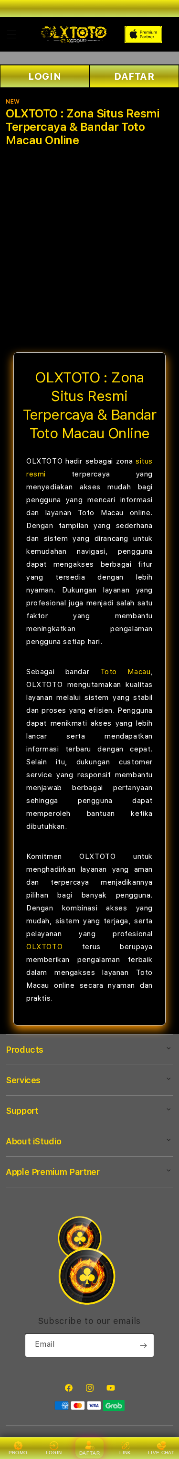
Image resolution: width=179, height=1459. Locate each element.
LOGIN (44, 76)
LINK (125, 1452)
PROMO (18, 1452)
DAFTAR (89, 1453)
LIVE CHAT (161, 1452)
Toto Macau (125, 671)
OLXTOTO (44, 946)
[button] (11, 34)
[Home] (74, 34)
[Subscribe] (143, 1345)
